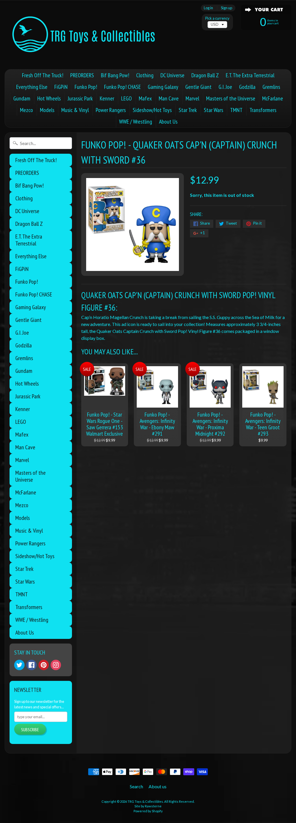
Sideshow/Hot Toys (152, 110)
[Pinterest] (43, 665)
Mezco (26, 110)
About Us (168, 121)
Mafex (145, 98)
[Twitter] (19, 665)
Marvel (192, 98)
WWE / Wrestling (135, 121)
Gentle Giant (198, 87)
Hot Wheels (49, 98)
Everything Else (31, 87)
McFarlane (272, 98)
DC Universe (172, 75)
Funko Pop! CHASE (122, 87)
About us (157, 786)
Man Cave (169, 98)
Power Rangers (111, 110)
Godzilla (247, 87)
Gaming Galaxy (163, 87)
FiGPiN (61, 87)
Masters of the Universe (230, 98)
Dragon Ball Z (205, 75)
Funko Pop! (86, 87)
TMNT (236, 110)
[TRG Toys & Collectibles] (84, 35)
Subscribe (30, 729)
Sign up (226, 8)
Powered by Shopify (148, 811)
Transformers (262, 110)
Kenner (107, 98)
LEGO (126, 98)
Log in (208, 8)
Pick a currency (217, 18)
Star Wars (213, 110)
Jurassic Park (80, 98)
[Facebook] (31, 665)
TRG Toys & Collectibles (145, 801)
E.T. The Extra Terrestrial (250, 75)
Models (47, 110)
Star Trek (188, 110)
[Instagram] (56, 665)
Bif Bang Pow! (115, 75)
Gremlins (271, 87)
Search (136, 786)
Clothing (144, 75)
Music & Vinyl (75, 110)
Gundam (21, 98)
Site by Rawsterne (148, 806)
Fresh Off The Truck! (42, 75)
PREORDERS (82, 75)
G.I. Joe (225, 87)
